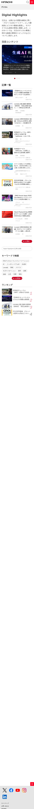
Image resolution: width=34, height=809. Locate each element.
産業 (24, 271)
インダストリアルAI (13, 264)
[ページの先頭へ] (32, 784)
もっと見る (26, 241)
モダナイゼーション (9, 271)
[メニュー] (32, 2)
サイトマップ (5, 803)
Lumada (5, 267)
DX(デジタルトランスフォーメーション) (16, 261)
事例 (11, 267)
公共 (9, 274)
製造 (20, 274)
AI (3, 264)
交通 (15, 274)
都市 (19, 271)
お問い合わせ (5, 806)
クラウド (18, 267)
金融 (4, 274)
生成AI (24, 264)
